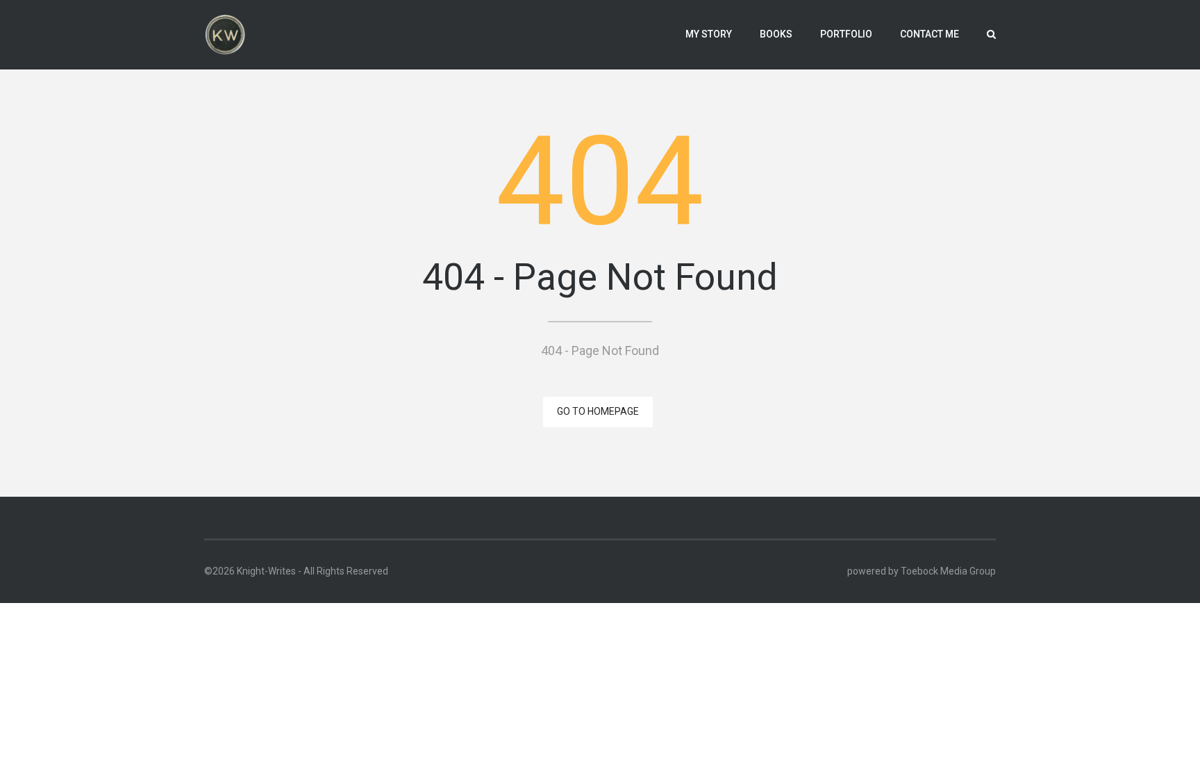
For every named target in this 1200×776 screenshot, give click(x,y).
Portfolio (846, 34)
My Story (708, 34)
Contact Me (929, 34)
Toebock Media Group (948, 571)
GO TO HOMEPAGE (598, 411)
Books (776, 34)
